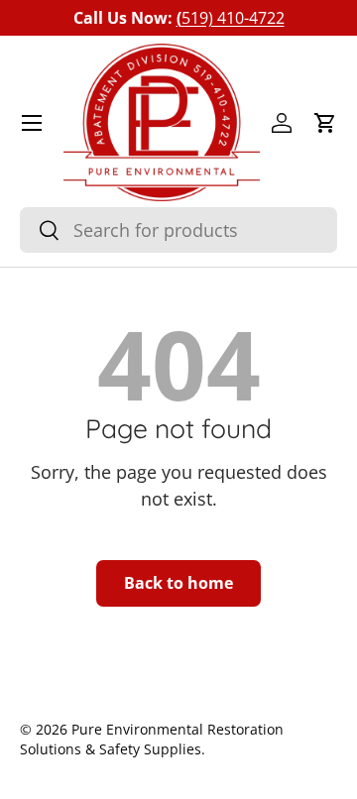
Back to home (178, 583)
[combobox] (178, 230)
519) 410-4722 (231, 18)
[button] (325, 123)
